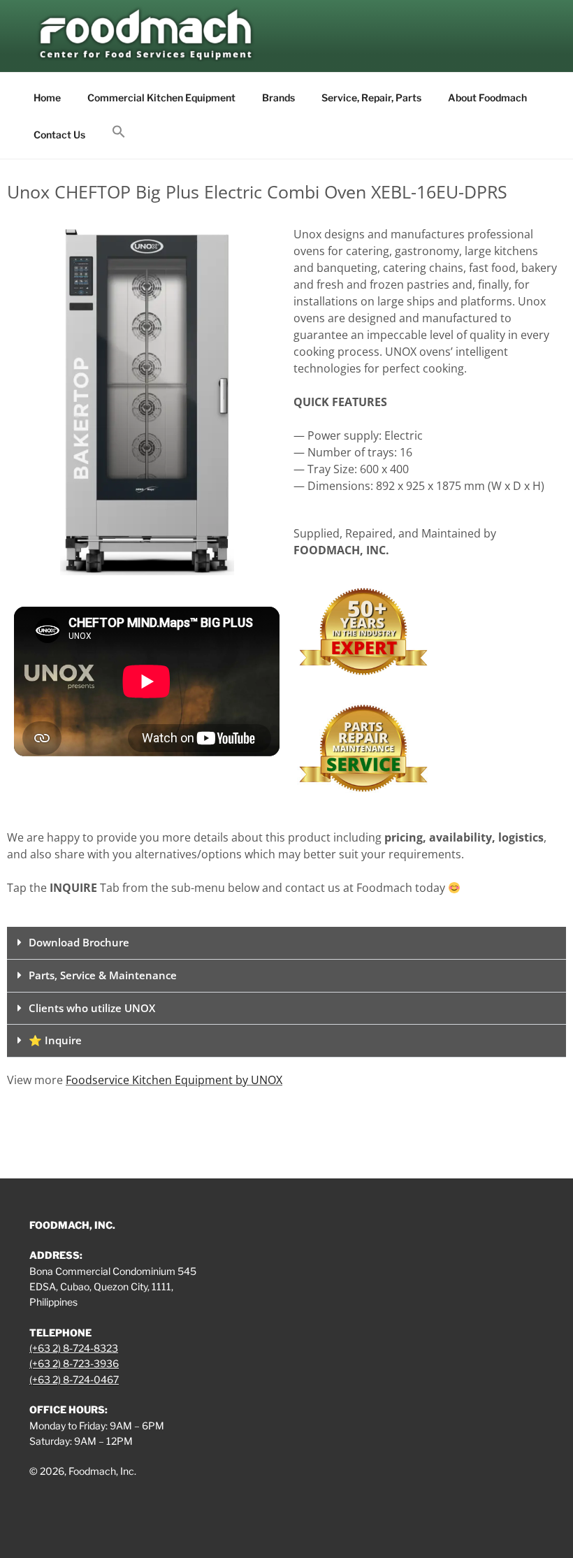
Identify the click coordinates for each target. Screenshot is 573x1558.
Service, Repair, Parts (371, 97)
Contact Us (59, 134)
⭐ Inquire (55, 1040)
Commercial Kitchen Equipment (161, 97)
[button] (118, 132)
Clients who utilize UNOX (92, 1008)
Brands (278, 97)
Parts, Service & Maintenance (103, 975)
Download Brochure (79, 942)
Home (47, 97)
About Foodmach (487, 97)
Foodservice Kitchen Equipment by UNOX (174, 1080)
